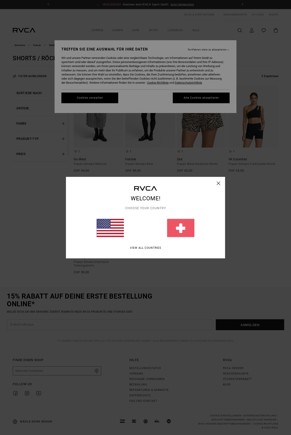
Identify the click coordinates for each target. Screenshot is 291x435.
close (219, 183)
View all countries (145, 247)
